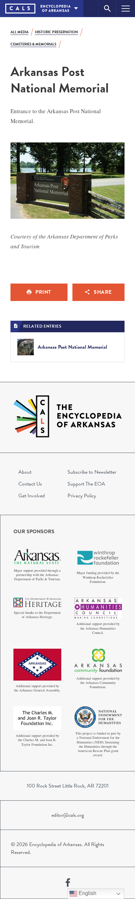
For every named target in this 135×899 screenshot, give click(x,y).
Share (103, 292)
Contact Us (30, 484)
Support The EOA (86, 484)
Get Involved (31, 496)
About (24, 472)
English (86, 893)
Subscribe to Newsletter (92, 472)
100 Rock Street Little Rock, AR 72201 (67, 786)
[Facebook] (68, 883)
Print (43, 292)
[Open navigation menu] (125, 8)
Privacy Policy (82, 496)
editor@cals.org (67, 815)
